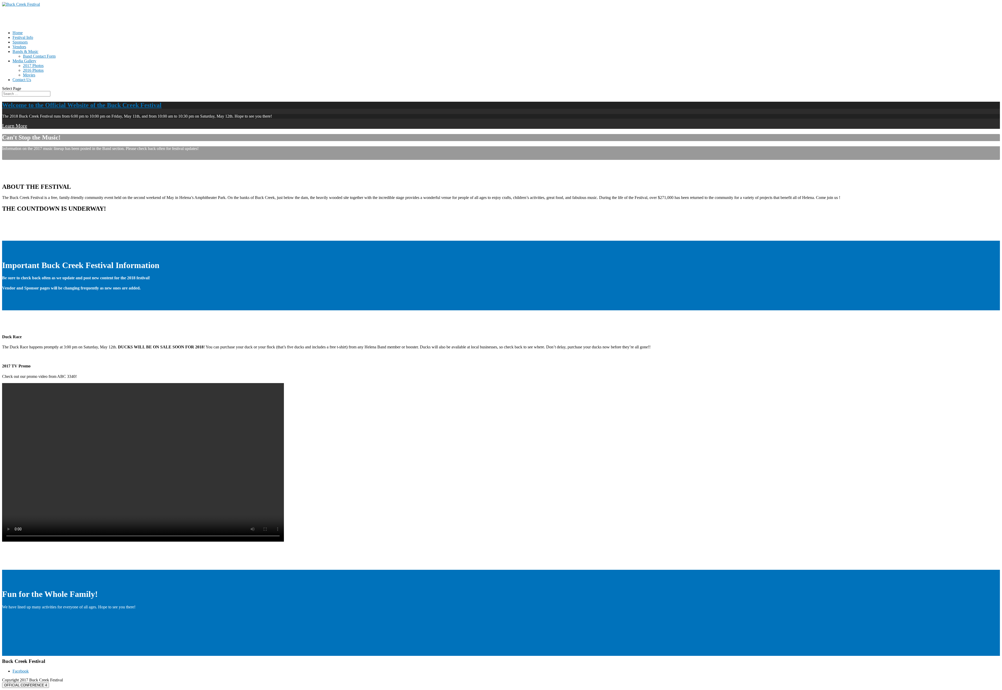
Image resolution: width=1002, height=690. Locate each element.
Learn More (14, 126)
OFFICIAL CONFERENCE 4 (25, 685)
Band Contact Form (39, 56)
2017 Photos (33, 65)
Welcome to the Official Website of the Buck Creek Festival (82, 105)
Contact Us (22, 79)
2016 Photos (33, 70)
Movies (29, 75)
